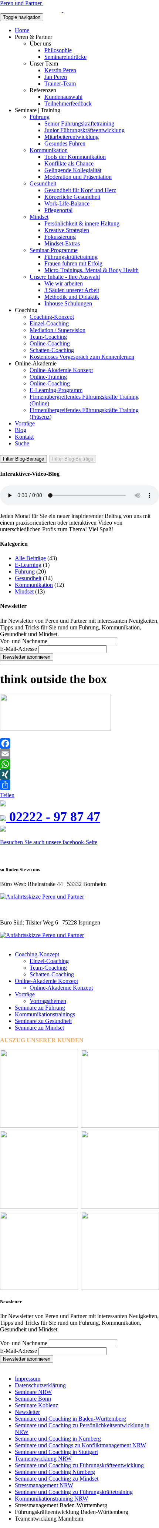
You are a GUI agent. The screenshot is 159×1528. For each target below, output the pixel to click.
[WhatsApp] (79, 764)
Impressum (27, 1378)
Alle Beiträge (30, 558)
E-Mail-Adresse (18, 649)
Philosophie (58, 50)
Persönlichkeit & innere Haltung (81, 223)
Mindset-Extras (62, 243)
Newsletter (27, 1412)
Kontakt (24, 437)
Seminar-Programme (54, 250)
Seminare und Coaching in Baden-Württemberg (70, 1418)
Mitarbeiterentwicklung (71, 137)
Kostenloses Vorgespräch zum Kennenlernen (82, 357)
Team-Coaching (48, 337)
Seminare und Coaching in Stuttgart (56, 1452)
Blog (20, 430)
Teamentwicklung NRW (43, 1458)
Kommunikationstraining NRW (51, 1498)
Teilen (7, 795)
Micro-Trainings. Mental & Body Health (91, 270)
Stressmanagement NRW (44, 1485)
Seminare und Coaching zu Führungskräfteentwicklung (79, 1465)
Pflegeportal (58, 210)
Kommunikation (49, 150)
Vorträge (25, 423)
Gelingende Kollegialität (72, 170)
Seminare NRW (33, 1392)
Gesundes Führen (64, 143)
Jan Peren (55, 77)
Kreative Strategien (66, 230)
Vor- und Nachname (23, 641)
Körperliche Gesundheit (72, 197)
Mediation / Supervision (57, 330)
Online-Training (48, 377)
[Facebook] (79, 743)
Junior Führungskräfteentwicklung (84, 130)
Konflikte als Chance (69, 163)
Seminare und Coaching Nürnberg (55, 1472)
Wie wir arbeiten (63, 283)
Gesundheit (43, 183)
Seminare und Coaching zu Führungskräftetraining (74, 1492)
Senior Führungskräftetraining (79, 123)
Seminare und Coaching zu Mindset (56, 1478)
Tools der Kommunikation (75, 157)
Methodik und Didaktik (71, 297)
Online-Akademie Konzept (61, 370)
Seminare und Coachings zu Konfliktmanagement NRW (80, 1445)
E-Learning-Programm (56, 390)
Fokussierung (60, 237)
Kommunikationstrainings (45, 1014)
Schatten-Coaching (52, 350)
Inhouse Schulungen (68, 303)
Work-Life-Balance (66, 203)
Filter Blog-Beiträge (23, 459)
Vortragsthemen (48, 1001)
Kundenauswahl (63, 97)
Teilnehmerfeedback (68, 103)
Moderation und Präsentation (78, 177)
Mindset (39, 217)
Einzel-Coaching (49, 323)
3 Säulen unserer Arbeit (71, 290)
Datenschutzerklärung (40, 1385)
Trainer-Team (60, 83)
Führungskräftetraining (71, 257)
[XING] (79, 774)
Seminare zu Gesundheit (43, 1021)
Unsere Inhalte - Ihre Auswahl (65, 277)
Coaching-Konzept (52, 317)
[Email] (79, 754)
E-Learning (28, 565)
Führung (40, 117)
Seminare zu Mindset (39, 1027)
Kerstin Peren (60, 70)
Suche (22, 443)
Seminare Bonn (33, 1398)
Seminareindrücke (65, 57)
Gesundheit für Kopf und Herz (80, 190)
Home (22, 30)
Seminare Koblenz (36, 1405)
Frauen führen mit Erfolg (73, 263)
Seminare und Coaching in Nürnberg (58, 1438)
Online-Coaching (50, 343)
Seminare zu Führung (40, 1007)
